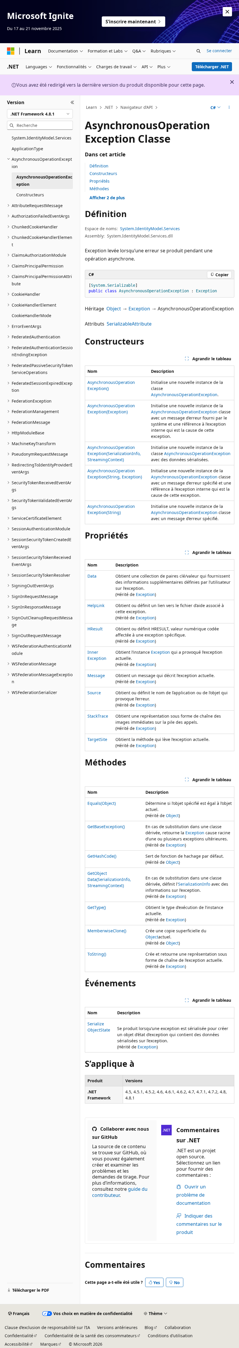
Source (94, 692)
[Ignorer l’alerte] (227, 11)
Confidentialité (19, 1335)
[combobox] (40, 113)
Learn (91, 107)
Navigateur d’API (136, 107)
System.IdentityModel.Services (150, 228)
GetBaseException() (106, 826)
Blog (149, 1327)
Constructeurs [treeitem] (30, 194)
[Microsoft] (11, 51)
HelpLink (95, 605)
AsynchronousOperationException (184, 394)
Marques (49, 1344)
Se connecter (219, 50)
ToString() (96, 954)
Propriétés (99, 181)
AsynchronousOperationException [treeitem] (44, 180)
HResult (95, 629)
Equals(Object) (101, 803)
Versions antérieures (117, 1327)
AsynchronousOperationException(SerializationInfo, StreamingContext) (114, 453)
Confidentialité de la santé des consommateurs (91, 1335)
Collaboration (178, 1327)
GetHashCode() (101, 856)
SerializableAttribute (129, 324)
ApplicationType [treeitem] (27, 148)
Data (91, 576)
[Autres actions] (229, 107)
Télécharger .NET (212, 66)
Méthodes (99, 188)
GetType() (96, 907)
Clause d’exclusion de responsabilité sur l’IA (47, 1327)
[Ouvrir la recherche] (198, 51)
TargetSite (97, 739)
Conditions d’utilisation (170, 1335)
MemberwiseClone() (106, 930)
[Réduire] (72, 102)
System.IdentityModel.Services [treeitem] (41, 138)
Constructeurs (103, 173)
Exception (139, 308)
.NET (108, 107)
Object (113, 308)
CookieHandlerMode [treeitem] (31, 315)
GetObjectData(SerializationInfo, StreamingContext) (109, 879)
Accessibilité (17, 1344)
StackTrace (97, 716)
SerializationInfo (194, 884)
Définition (98, 166)
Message (96, 675)
